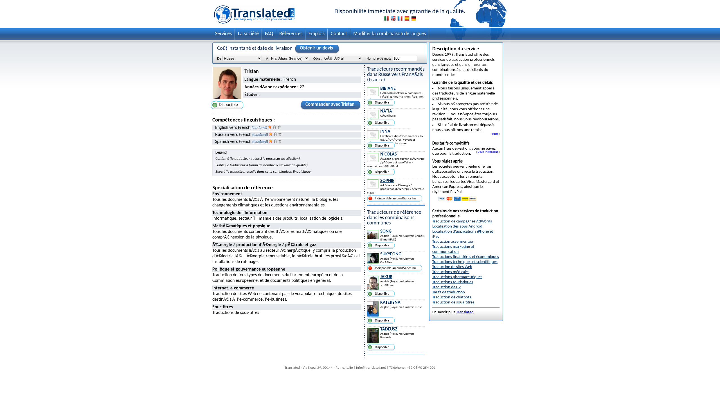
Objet (317, 58)
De (219, 58)
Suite (495, 134)
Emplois (317, 34)
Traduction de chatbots (451, 297)
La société (248, 34)
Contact (339, 34)
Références (290, 34)
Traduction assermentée (452, 242)
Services (223, 34)
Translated (465, 312)
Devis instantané (488, 152)
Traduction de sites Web (452, 267)
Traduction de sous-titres (453, 302)
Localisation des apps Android (457, 226)
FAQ (269, 34)
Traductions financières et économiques (465, 257)
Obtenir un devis (316, 48)
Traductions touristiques (452, 282)
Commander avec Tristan (329, 104)
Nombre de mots (378, 58)
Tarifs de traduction (448, 292)
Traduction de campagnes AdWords (462, 221)
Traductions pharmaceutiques (457, 277)
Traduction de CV (446, 287)
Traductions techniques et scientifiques (465, 262)
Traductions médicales (450, 272)
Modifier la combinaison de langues (389, 34)
